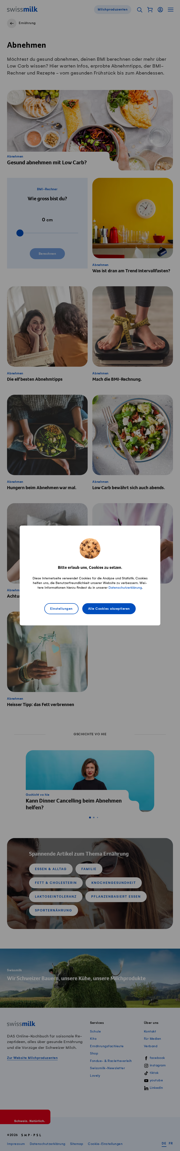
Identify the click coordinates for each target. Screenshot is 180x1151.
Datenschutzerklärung (125, 587)
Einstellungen (61, 609)
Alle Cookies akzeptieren (109, 609)
